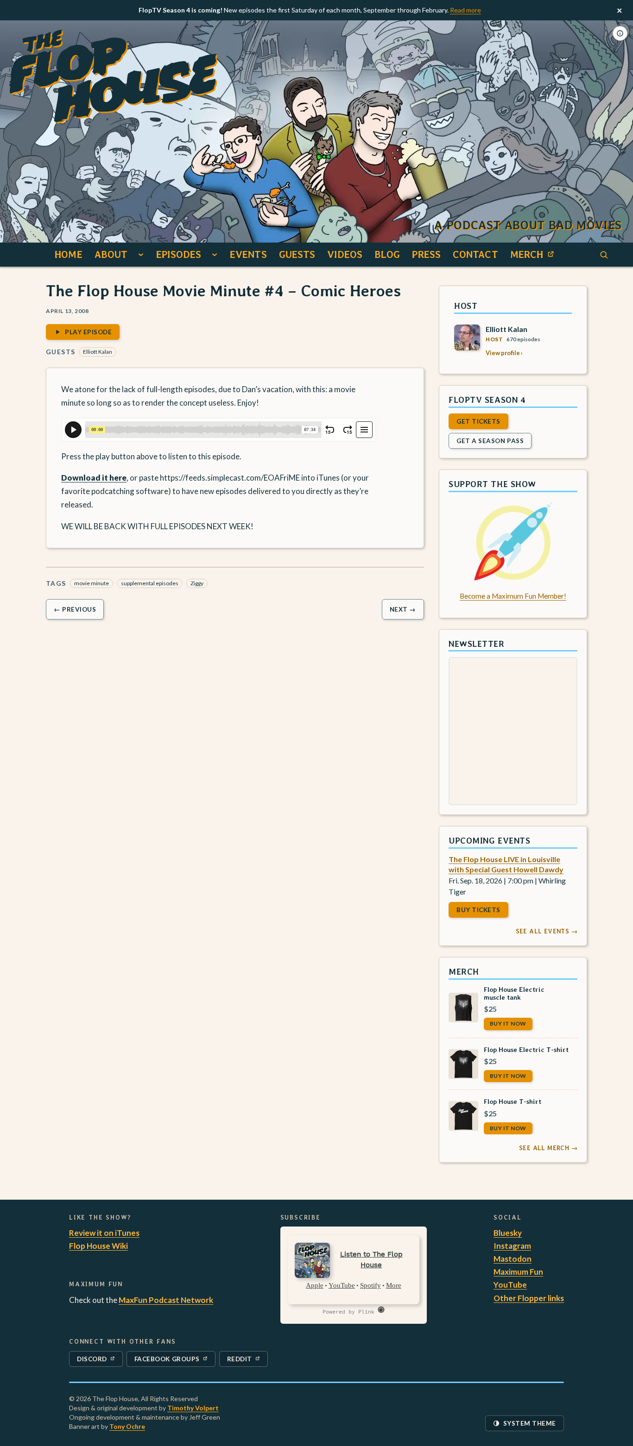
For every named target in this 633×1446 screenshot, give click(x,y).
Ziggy (196, 583)
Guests (297, 254)
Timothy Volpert (193, 1408)
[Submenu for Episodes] (214, 254)
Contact (475, 254)
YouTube (510, 1285)
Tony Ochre (127, 1426)
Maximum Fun (518, 1272)
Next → (403, 609)
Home (68, 254)
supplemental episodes (149, 583)
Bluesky (508, 1233)
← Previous (75, 609)
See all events (546, 931)
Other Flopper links (529, 1298)
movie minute (91, 583)
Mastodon (513, 1259)
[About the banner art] (620, 33)
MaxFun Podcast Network (166, 1300)
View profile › (504, 353)
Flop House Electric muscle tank (514, 993)
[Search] (604, 255)
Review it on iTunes (104, 1233)
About (111, 254)
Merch (534, 257)
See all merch (548, 1148)
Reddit (247, 1360)
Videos (344, 254)
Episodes (178, 254)
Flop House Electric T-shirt (526, 1049)
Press (426, 254)
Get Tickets (478, 421)
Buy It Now (508, 1023)
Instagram (512, 1246)
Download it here (94, 477)
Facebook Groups (167, 1360)
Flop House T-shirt (512, 1101)
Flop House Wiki (98, 1246)
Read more (465, 10)
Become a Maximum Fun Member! (513, 596)
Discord (97, 1360)
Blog (387, 254)
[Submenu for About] (141, 254)
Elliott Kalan (97, 351)
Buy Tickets (478, 910)
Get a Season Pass (490, 440)
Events (248, 254)
